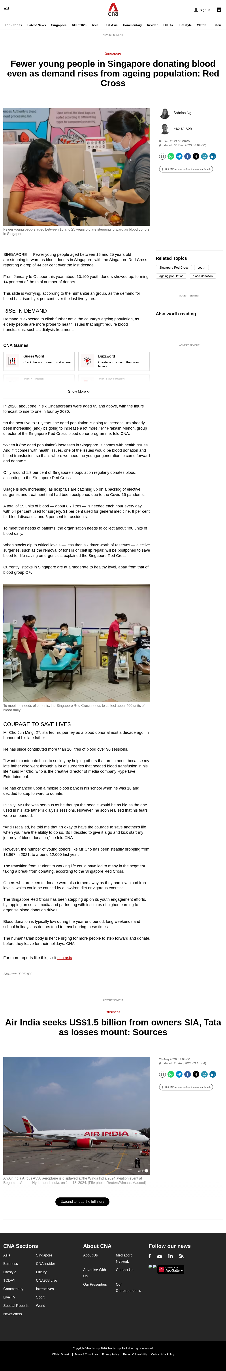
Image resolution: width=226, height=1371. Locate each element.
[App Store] (154, 1269)
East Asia (111, 25)
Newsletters (12, 1314)
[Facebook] (187, 158)
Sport (40, 1297)
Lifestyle (185, 25)
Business (113, 1012)
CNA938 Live (46, 1280)
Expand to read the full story (82, 1201)
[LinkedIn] (212, 158)
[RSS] (181, 1256)
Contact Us (124, 1270)
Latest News (36, 25)
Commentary (132, 25)
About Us (90, 1255)
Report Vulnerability (135, 1354)
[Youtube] (159, 1256)
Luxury (41, 1272)
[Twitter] (196, 158)
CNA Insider (45, 1264)
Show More (77, 391)
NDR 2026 (79, 25)
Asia (95, 25)
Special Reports (15, 1306)
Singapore (59, 25)
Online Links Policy (162, 1354)
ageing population (171, 276)
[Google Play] (150, 1269)
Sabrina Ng (182, 113)
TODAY (168, 25)
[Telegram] (179, 158)
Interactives (45, 1289)
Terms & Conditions (86, 1354)
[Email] (204, 158)
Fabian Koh (182, 128)
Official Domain (61, 1354)
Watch (201, 25)
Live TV (9, 1297)
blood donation (203, 276)
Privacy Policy (110, 1354)
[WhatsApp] (171, 158)
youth (201, 267)
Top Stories (13, 25)
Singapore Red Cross (173, 267)
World (40, 1306)
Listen (216, 25)
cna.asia (64, 958)
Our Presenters (95, 1284)
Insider (152, 25)
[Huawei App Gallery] (170, 1269)
